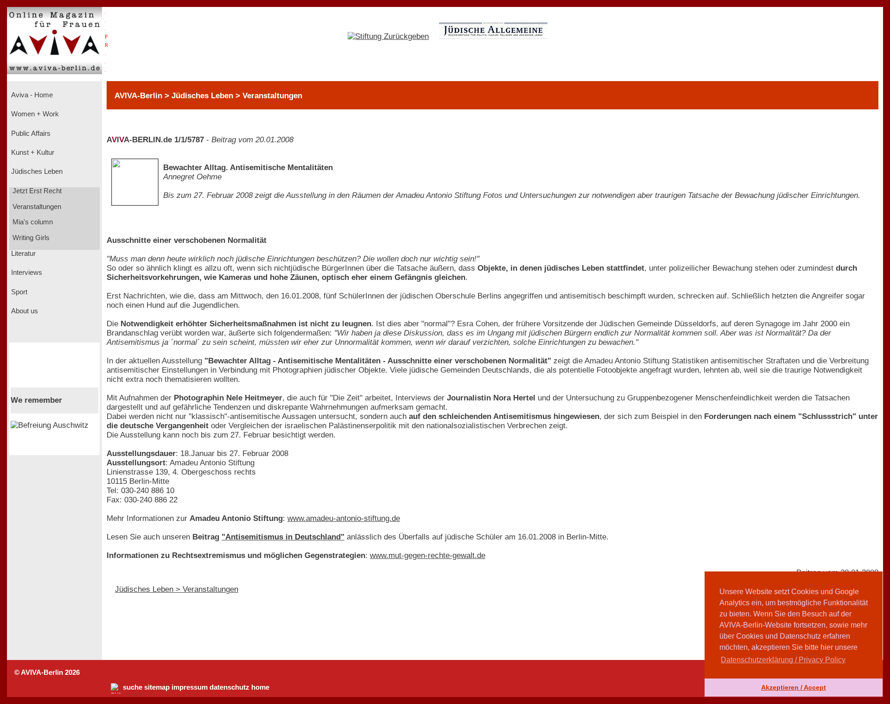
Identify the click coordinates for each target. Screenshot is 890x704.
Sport (18, 292)
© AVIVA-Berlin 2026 (47, 672)
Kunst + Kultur (31, 152)
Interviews (25, 272)
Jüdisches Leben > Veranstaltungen (176, 589)
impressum (190, 687)
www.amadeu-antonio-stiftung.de (343, 518)
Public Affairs (30, 133)
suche (132, 687)
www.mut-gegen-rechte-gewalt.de (427, 555)
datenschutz (229, 687)
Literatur (22, 253)
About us (23, 311)
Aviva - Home (31, 95)
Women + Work (34, 114)
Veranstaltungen (36, 206)
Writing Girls (30, 237)
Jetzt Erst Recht (36, 191)
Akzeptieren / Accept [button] (793, 687)
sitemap (157, 687)
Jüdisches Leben (36, 171)
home (260, 687)
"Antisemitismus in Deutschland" (283, 537)
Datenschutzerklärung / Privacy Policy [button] (783, 660)
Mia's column (32, 222)
